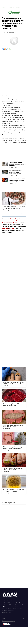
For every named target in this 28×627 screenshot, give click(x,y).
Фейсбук (4, 222)
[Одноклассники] (5, 49)
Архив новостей (6, 612)
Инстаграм (16, 222)
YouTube (10, 219)
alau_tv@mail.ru (10, 610)
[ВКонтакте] (3, 49)
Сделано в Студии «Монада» (8, 621)
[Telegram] (7, 49)
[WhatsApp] (9, 49)
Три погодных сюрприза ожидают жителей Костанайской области (15, 172)
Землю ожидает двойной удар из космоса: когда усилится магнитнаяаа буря (17, 180)
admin (3, 33)
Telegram (11, 228)
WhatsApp (5, 228)
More (22, 213)
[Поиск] (25, 13)
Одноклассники (20, 221)
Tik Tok (9, 222)
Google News (19, 219)
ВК (14, 221)
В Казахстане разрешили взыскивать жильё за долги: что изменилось (17, 164)
